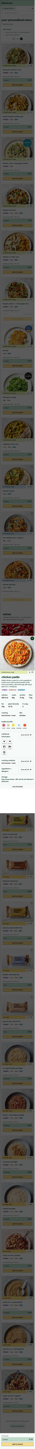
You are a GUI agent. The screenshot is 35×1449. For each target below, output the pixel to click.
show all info (25, 735)
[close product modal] (32, 636)
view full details (17, 786)
